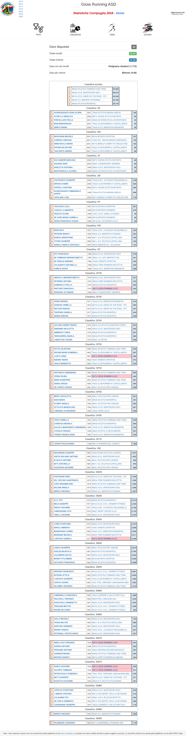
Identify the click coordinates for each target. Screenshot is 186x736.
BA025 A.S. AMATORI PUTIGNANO (86, 100)
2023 (21, 14)
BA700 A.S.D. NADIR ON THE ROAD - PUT (89, 96)
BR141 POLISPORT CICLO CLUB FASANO (109, 693)
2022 (21, 11)
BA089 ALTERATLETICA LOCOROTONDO (109, 120)
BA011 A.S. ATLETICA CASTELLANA (107, 237)
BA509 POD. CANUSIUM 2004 (104, 599)
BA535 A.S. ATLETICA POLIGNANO (106, 681)
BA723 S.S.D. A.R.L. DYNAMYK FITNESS (108, 504)
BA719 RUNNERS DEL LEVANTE (106, 443)
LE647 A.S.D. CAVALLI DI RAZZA (105, 213)
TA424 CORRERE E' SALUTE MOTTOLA (108, 595)
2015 (21, 1)
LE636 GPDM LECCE (101, 411)
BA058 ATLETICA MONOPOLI (84, 103)
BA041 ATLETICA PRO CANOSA (105, 387)
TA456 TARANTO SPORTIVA (104, 261)
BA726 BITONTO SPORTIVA (103, 136)
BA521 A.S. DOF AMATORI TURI (106, 257)
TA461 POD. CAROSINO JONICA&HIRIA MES (110, 582)
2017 (21, 6)
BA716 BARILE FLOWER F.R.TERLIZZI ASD (109, 143)
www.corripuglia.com (68, 733)
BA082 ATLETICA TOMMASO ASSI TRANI (89, 89)
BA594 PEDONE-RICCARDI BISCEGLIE (108, 650)
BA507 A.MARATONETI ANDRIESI (106, 163)
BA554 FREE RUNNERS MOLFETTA (107, 265)
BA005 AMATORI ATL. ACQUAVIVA (106, 244)
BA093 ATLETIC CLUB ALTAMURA (106, 431)
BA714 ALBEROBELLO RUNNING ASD (107, 722)
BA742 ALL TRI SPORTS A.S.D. (105, 221)
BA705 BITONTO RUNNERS (103, 210)
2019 (21, 9)
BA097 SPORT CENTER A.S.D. (104, 511)
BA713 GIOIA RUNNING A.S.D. (105, 288)
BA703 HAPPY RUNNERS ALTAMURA (107, 657)
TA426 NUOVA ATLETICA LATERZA (106, 452)
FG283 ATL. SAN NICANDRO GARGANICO (109, 140)
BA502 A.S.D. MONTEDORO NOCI (86, 92)
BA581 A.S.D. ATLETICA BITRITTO (106, 697)
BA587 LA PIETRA (99, 339)
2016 (21, 4)
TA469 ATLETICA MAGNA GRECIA (106, 112)
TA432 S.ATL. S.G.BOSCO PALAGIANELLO (109, 180)
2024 (21, 16)
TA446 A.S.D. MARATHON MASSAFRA (108, 127)
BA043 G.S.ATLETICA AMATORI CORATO (109, 325)
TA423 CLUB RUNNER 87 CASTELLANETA (109, 123)
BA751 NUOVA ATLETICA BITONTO (106, 116)
